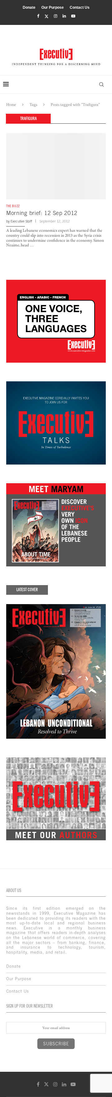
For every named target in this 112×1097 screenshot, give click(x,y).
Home (11, 104)
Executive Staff (21, 221)
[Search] (101, 84)
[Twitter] (46, 16)
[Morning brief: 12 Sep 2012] (56, 166)
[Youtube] (73, 16)
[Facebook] (38, 16)
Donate (29, 7)
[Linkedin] (64, 16)
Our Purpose (52, 7)
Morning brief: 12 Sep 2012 (41, 213)
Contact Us (80, 7)
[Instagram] (55, 16)
